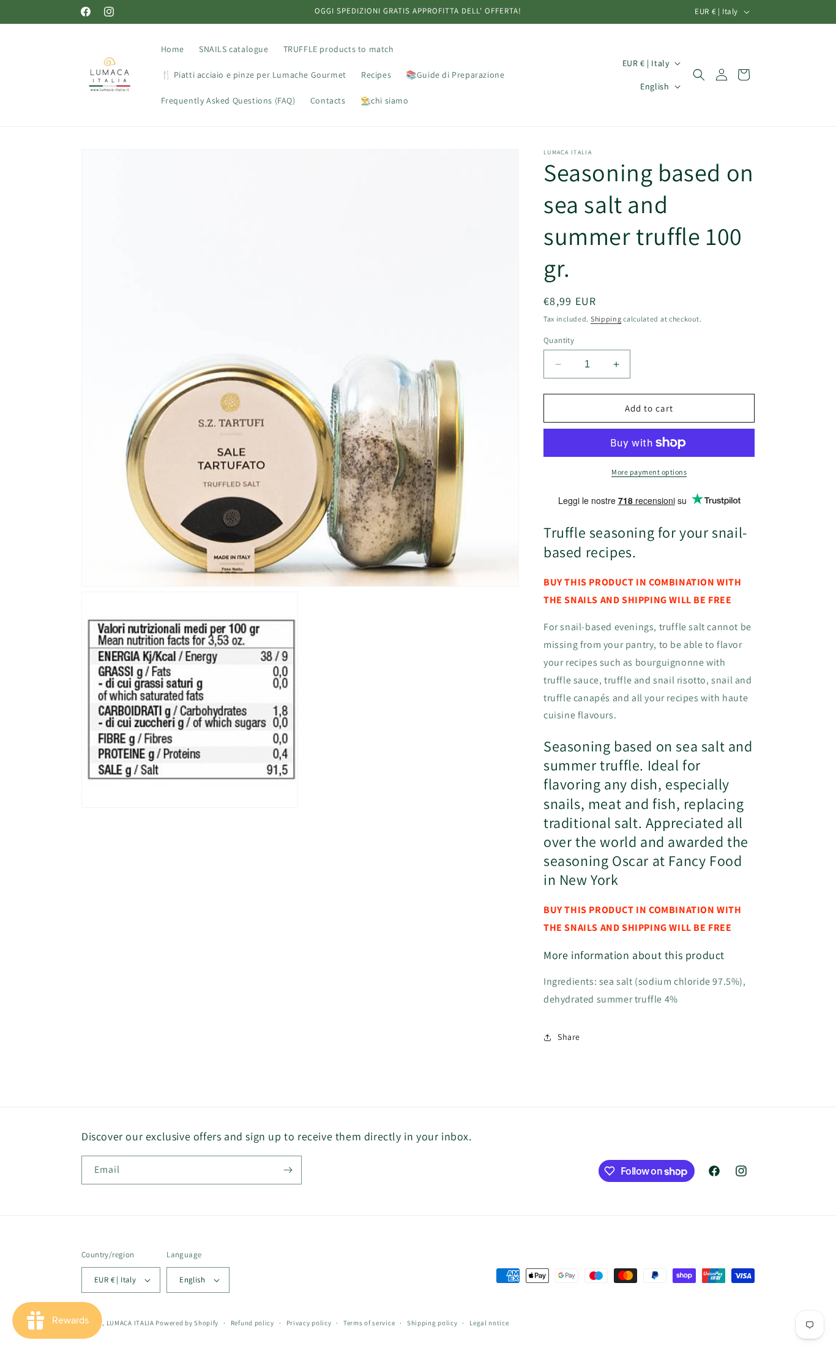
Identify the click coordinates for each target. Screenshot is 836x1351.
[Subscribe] (287, 1170)
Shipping (606, 318)
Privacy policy (309, 1323)
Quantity (558, 340)
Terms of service (369, 1323)
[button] (698, 74)
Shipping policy (432, 1323)
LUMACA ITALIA (130, 1323)
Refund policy (252, 1323)
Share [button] (569, 1036)
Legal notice (489, 1323)
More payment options (649, 471)
